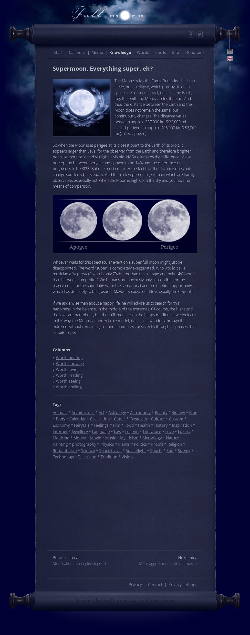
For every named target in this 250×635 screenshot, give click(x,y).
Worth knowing (70, 363)
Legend (132, 431)
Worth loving (68, 369)
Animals (60, 412)
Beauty (161, 412)
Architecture (83, 412)
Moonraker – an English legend (79, 563)
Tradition (109, 457)
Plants (124, 444)
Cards (160, 52)
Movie (95, 438)
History (161, 425)
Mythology (152, 438)
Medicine (61, 438)
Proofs (157, 444)
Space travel (110, 450)
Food (129, 425)
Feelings (101, 425)
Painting (60, 444)
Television (87, 457)
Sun (170, 450)
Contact (155, 584)
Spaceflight (136, 450)
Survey (184, 450)
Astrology (117, 412)
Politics (140, 444)
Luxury (184, 431)
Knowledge (120, 52)
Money (79, 438)
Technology (63, 457)
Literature (152, 431)
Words (143, 52)
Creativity (138, 419)
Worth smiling (69, 387)
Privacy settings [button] (182, 584)
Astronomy (140, 412)
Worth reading (69, 375)
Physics (107, 444)
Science (88, 450)
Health (144, 425)
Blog (193, 412)
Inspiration (182, 425)
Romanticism (65, 450)
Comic (119, 419)
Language (101, 431)
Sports (156, 450)
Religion (174, 444)
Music (110, 438)
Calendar (77, 52)
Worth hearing (69, 357)
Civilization (100, 419)
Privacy (135, 584)
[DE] (230, 51)
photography (84, 444)
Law (117, 431)
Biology (178, 412)
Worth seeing (68, 381)
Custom (176, 419)
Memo (97, 52)
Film (116, 425)
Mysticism (129, 438)
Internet (60, 431)
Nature (172, 438)
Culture (158, 419)
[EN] (230, 58)
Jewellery (80, 431)
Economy (61, 425)
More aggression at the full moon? (168, 563)
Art (101, 412)
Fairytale (82, 425)
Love (169, 431)
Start (58, 52)
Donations (195, 52)
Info (175, 52)
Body (60, 419)
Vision (127, 457)
